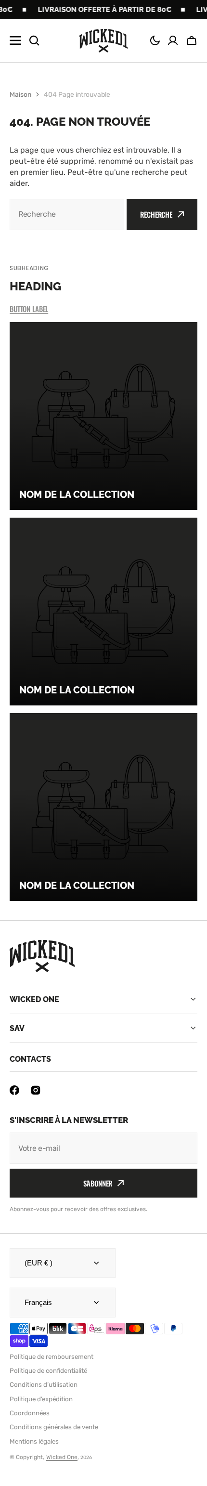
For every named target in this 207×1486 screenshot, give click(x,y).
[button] (155, 40)
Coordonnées (30, 1413)
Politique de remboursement (51, 1356)
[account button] (173, 40)
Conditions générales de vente (54, 1427)
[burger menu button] (15, 40)
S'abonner (98, 1183)
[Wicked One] (103, 41)
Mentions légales (34, 1441)
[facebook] (14, 1090)
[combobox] (67, 214)
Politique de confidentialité (48, 1370)
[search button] (34, 40)
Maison (20, 95)
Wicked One (62, 1457)
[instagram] (35, 1090)
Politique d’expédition (41, 1399)
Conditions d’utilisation (44, 1384)
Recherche (156, 214)
